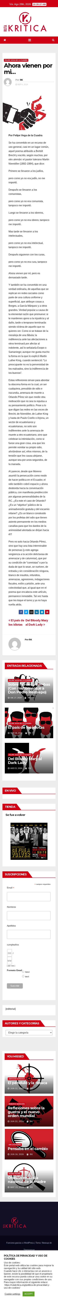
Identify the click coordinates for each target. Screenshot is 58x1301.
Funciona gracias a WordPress (20, 1243)
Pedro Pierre (15, 1174)
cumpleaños (13, 944)
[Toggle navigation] (29, 40)
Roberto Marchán (17, 1104)
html (27, 972)
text (27, 976)
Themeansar (29, 1250)
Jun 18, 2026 (17, 1154)
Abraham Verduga (17, 1079)
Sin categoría (15, 1145)
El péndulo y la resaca (27, 1083)
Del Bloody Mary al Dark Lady (25, 761)
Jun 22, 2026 (17, 1088)
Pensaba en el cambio (28, 1148)
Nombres (11, 907)
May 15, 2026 (17, 1187)
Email (10, 887)
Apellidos (11, 925)
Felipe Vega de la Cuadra (16, 60)
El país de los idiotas (26, 727)
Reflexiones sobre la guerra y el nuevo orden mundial (26, 1112)
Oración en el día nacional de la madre (27, 1179)
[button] (53, 40)
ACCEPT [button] (28, 1294)
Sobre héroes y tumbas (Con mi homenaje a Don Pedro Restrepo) (29, 688)
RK (21, 79)
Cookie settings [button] (12, 1294)
